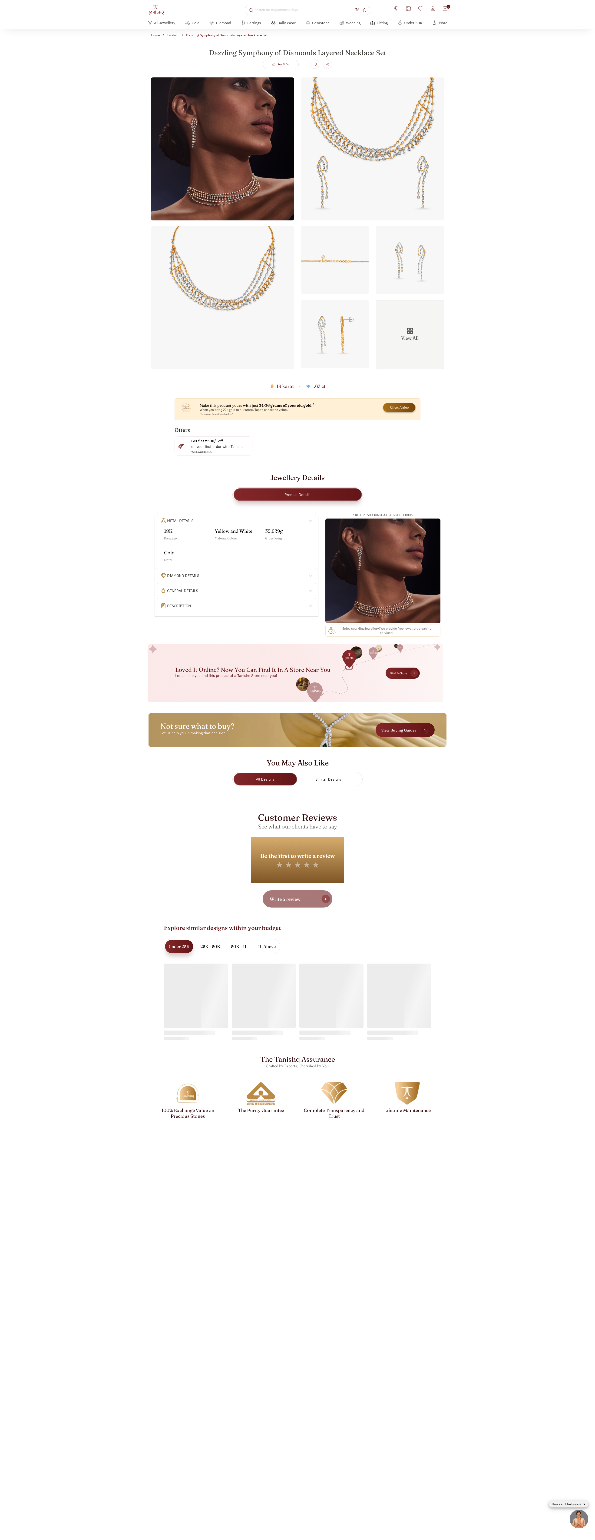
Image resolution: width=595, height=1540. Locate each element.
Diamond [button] (223, 22)
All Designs (265, 779)
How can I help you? (567, 1504)
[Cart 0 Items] (445, 8)
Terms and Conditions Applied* (216, 414)
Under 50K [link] (413, 22)
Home (155, 35)
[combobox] (304, 10)
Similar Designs (328, 779)
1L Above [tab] (267, 946)
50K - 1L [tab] (239, 946)
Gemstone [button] (321, 22)
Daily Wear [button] (287, 22)
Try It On (284, 64)
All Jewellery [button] (164, 22)
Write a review (285, 899)
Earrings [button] (254, 22)
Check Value (399, 407)
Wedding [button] (353, 22)
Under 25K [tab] (179, 946)
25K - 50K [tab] (210, 946)
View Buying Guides (398, 730)
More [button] (443, 22)
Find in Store (398, 673)
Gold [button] (195, 22)
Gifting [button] (382, 22)
